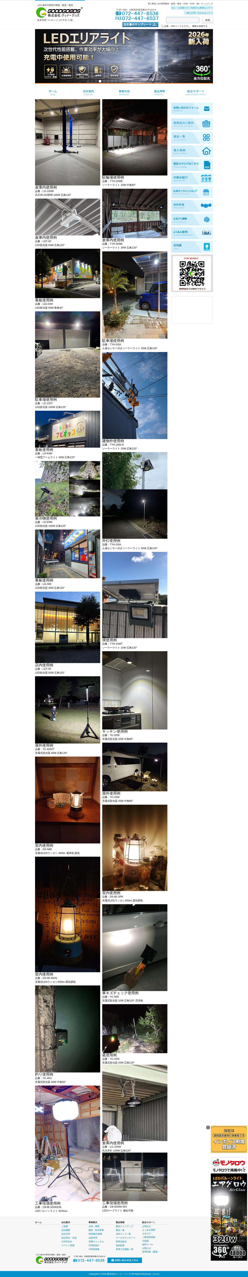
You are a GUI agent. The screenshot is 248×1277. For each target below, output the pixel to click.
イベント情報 (67, 1245)
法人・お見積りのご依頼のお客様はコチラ (192, 8)
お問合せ (146, 1226)
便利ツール (147, 1244)
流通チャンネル (96, 1241)
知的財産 (120, 1245)
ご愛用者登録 (148, 1237)
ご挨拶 (64, 1226)
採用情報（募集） (151, 1251)
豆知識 (145, 1241)
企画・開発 (94, 1226)
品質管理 (93, 1237)
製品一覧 (120, 1230)
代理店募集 (94, 1249)
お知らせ (146, 1248)
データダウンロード (125, 1237)
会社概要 (65, 1230)
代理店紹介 (94, 1245)
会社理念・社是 (69, 1237)
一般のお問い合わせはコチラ (198, 13)
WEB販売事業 (95, 1234)
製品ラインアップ (124, 1226)
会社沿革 (65, 1234)
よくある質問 (148, 1230)
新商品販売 (121, 1241)
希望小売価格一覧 (124, 1249)
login (156, 1274)
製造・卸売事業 (96, 1230)
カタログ (146, 1233)
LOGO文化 (66, 1241)
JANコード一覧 (123, 1234)
